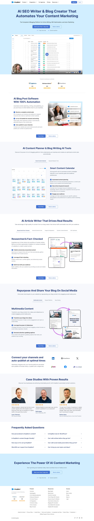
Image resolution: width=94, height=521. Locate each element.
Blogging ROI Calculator (53, 502)
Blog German (50, 493)
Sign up (67, 497)
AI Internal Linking (33, 502)
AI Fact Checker (33, 504)
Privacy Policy (30, 512)
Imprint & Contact (21, 512)
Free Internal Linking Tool (53, 500)
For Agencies (42, 2)
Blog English (50, 491)
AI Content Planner (34, 499)
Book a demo (69, 493)
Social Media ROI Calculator (54, 504)
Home (67, 491)
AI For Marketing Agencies (35, 495)
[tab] (41, 161)
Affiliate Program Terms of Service (47, 514)
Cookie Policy (37, 512)
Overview (32, 491)
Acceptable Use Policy (57, 512)
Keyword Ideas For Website (53, 499)
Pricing (48, 2)
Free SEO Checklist (52, 495)
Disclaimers (72, 512)
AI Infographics (33, 500)
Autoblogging (32, 493)
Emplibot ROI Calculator (53, 506)
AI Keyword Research (34, 497)
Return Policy (66, 512)
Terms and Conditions (46, 512)
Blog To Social (33, 506)
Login (67, 499)
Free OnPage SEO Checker (53, 497)
